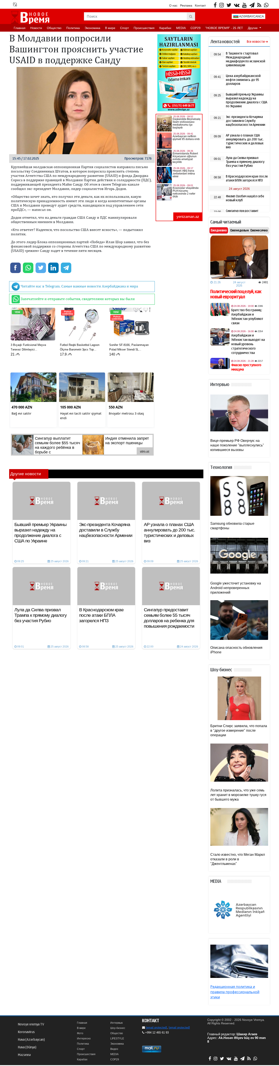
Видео (114, 1049)
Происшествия (144, 28)
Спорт (124, 28)
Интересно (84, 1038)
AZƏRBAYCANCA (251, 16)
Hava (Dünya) (27, 1047)
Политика (73, 28)
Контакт (200, 5)
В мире (110, 28)
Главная (20, 28)
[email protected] (156, 1027)
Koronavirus (26, 1032)
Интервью (116, 1022)
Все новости (256, 41)
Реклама (186, 5)
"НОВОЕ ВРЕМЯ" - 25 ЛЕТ (224, 28)
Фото (80, 1033)
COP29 (196, 28)
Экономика (92, 28)
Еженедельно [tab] (240, 230)
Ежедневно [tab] (219, 230)
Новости (36, 28)
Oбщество (54, 28)
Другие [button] (253, 28)
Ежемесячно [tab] (259, 230)
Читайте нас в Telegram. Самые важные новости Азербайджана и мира (79, 286)
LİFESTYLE (117, 1038)
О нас (173, 5)
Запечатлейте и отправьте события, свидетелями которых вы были (77, 299)
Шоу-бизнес (117, 1028)
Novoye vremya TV (31, 1024)
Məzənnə (24, 1055)
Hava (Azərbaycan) (31, 1039)
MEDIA (181, 28)
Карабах (165, 28)
